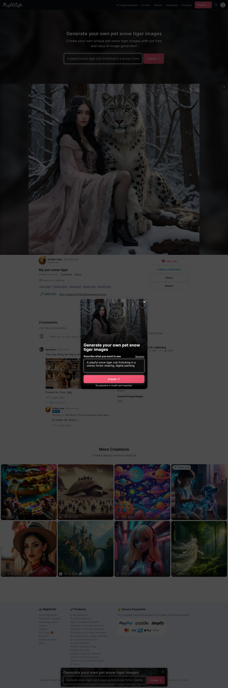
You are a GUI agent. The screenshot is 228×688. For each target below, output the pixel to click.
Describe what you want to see (102, 356)
